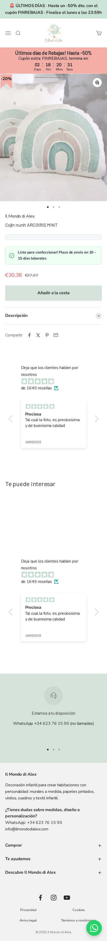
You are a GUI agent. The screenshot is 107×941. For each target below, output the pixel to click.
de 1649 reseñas (36, 388)
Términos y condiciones (78, 920)
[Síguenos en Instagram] (53, 897)
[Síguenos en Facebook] (40, 897)
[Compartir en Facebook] (29, 335)
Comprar (13, 845)
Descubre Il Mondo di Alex (30, 872)
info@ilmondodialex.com (26, 829)
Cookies (78, 910)
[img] (56, 381)
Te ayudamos (17, 859)
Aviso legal (28, 920)
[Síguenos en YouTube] (66, 897)
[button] (11, 419)
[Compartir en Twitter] (38, 335)
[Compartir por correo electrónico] (55, 335)
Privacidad (28, 910)
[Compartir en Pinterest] (47, 335)
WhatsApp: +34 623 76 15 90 (33, 822)
